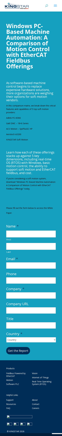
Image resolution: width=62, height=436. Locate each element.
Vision (34, 373)
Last (8, 251)
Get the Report (18, 351)
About (35, 400)
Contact (35, 404)
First (8, 239)
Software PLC (12, 384)
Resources (11, 404)
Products (10, 368)
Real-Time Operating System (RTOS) (41, 382)
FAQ (8, 408)
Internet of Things (40, 377)
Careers (35, 408)
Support (10, 400)
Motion (9, 380)
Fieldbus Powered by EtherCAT (16, 374)
